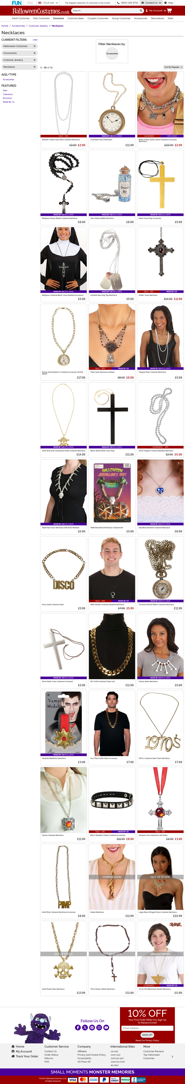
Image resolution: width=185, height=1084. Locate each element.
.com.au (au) (117, 1058)
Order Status (51, 1054)
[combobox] (104, 10)
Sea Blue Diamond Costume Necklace (154, 528)
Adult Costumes (21, 18)
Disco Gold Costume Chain (53, 605)
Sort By (171, 67)
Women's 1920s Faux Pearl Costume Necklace (61, 140)
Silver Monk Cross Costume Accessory (57, 681)
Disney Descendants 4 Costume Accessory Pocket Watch (62, 373)
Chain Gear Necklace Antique (102, 372)
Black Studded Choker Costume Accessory (107, 835)
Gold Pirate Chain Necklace (53, 989)
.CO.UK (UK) (49, 3)
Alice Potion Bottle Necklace (102, 218)
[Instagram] (99, 1027)
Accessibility (84, 1058)
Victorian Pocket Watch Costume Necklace (156, 605)
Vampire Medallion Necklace (54, 758)
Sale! (170, 18)
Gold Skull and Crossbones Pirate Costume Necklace (63, 451)
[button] (156, 10)
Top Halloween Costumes (151, 1056)
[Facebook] (78, 1027)
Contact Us (151, 2)
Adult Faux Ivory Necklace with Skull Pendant (60, 528)
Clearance (8, 94)
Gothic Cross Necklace (148, 295)
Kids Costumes (41, 18)
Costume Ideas (75, 18)
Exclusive (58, 18)
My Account (24, 1051)
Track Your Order (27, 1056)
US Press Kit (84, 1061)
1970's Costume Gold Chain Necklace (154, 758)
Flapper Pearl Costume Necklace (152, 372)
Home (20, 1046)
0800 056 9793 (129, 2)
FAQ (47, 1061)
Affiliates (82, 1051)
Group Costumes (121, 18)
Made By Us (8, 102)
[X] (85, 1027)
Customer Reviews (153, 1051)
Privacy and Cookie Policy (91, 1054)
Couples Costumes (98, 18)
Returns (49, 1058)
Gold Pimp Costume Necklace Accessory (59, 912)
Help (170, 2)
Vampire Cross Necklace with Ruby (153, 835)
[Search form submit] (141, 10)
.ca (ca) (114, 1051)
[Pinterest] (92, 1027)
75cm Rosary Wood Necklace (102, 989)
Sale (5, 90)
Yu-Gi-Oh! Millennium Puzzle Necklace (155, 989)
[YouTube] (106, 1027)
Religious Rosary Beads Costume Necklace (59, 218)
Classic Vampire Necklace (52, 835)
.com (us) (115, 1054)
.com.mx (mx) (117, 1061)
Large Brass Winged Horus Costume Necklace (158, 912)
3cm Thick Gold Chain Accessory (103, 758)
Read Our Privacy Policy (147, 1040)
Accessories (140, 18)
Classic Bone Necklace (148, 681)
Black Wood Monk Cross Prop (102, 451)
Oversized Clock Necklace (101, 140)
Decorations (157, 18)
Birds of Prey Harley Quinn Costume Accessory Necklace (158, 140)
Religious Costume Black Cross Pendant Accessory (63, 295)
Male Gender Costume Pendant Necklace (107, 605)
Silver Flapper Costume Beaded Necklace (156, 451)
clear (35, 40)
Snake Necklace (97, 912)
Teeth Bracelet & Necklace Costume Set (106, 528)
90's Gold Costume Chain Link (102, 681)
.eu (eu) (114, 1065)
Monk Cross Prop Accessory (150, 218)
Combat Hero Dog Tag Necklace (103, 295)
